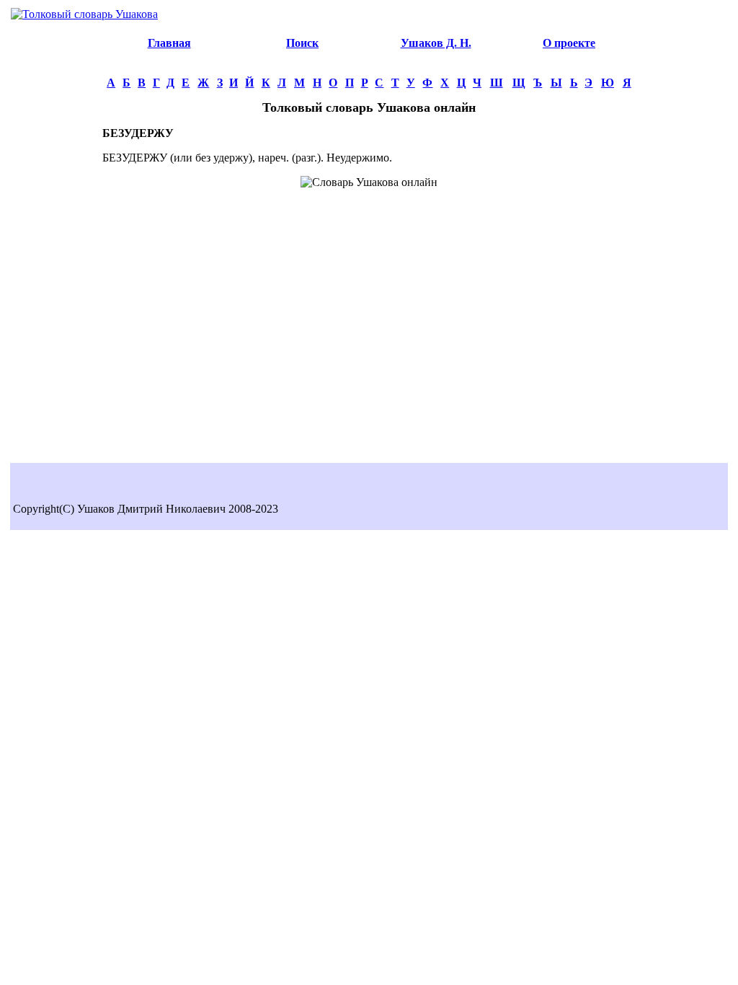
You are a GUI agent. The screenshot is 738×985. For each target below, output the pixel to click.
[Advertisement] (56, 242)
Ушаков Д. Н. (436, 43)
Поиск (302, 43)
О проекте (569, 43)
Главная (169, 43)
